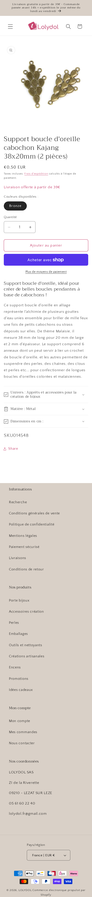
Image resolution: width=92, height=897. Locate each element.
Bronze (15, 206)
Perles (14, 623)
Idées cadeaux (21, 690)
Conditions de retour (26, 569)
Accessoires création (26, 612)
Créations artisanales (26, 656)
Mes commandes (23, 732)
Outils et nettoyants (25, 645)
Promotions (18, 679)
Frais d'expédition (36, 173)
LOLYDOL (25, 890)
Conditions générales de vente (34, 513)
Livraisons (17, 558)
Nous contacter (22, 743)
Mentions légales (23, 536)
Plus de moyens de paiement (46, 272)
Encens (15, 667)
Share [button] (13, 449)
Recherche (18, 502)
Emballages (18, 634)
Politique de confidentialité (31, 524)
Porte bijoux (19, 600)
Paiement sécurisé (24, 547)
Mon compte (19, 721)
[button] (10, 26)
